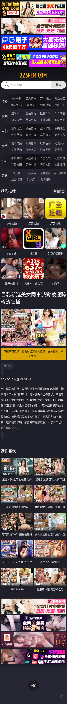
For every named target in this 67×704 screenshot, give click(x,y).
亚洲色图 (31, 143)
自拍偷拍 (31, 113)
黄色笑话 (45, 164)
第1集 (7, 366)
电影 (5, 131)
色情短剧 (45, 179)
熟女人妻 (16, 119)
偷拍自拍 (31, 128)
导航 (5, 176)
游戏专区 (60, 98)
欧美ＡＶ (45, 113)
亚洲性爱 (16, 128)
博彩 (5, 101)
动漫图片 (60, 143)
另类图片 (60, 149)
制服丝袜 (16, 134)
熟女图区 (45, 149)
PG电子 (16, 98)
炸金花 (31, 105)
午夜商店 (31, 173)
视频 (5, 116)
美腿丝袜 (16, 149)
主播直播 (45, 119)
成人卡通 (45, 128)
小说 (5, 161)
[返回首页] (62, 696)
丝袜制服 (31, 119)
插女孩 (16, 173)
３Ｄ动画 (60, 113)
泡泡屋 (31, 179)
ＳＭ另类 (60, 119)
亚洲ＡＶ (16, 113)
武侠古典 (60, 158)
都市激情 (16, 158)
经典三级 (31, 134)
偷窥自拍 (16, 143)
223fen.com (33, 75)
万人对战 (45, 98)
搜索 (58, 84)
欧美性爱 (60, 128)
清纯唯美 (31, 149)
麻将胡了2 (17, 105)
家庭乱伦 (31, 158)
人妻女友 (45, 158)
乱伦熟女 (45, 134)
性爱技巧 (60, 164)
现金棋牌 (45, 105)
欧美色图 (45, 143)
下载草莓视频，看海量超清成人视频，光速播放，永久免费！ (33, 354)
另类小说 (31, 164)
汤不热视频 (59, 173)
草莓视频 (45, 173)
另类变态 (60, 134)
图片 (5, 146)
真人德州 (31, 98)
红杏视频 (16, 179)
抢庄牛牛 (60, 105)
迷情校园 (16, 164)
